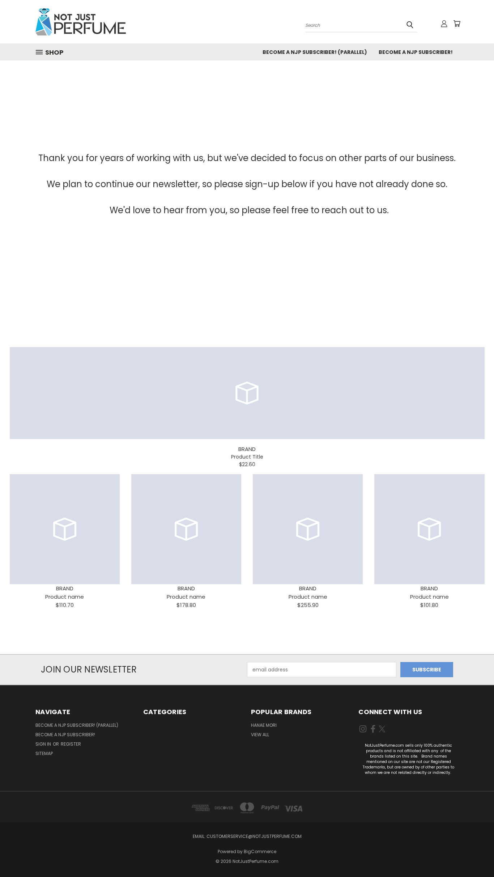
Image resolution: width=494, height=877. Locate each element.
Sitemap (44, 753)
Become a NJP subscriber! (416, 52)
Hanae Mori (264, 725)
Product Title (247, 456)
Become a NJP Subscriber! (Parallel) (315, 52)
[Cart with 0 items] (456, 23)
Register (71, 744)
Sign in (43, 744)
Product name (64, 596)
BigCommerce (260, 851)
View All (260, 734)
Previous (475, 854)
